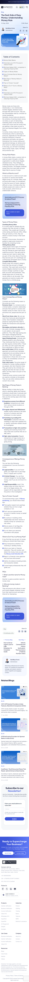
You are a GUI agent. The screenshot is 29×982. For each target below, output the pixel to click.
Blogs (2, 951)
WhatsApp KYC (5, 916)
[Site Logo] (6, 7)
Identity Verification (6, 906)
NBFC (17, 918)
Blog (2, 12)
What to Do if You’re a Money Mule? (13, 86)
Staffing (18, 908)
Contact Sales (20, 853)
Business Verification (6, 908)
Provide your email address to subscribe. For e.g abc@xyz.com (14, 813)
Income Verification (6, 911)
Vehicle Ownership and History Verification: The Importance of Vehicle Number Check (20, 648)
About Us (18, 936)
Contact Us (19, 941)
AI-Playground (5, 924)
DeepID (3, 926)
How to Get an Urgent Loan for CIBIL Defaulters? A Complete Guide (8, 647)
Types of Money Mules (11, 71)
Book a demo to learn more (13, 212)
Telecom (18, 916)
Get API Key (8, 853)
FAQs (5, 90)
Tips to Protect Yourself (11, 83)
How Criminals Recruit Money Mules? (13, 75)
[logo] (14, 862)
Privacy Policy (9, 975)
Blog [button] (5, 629)
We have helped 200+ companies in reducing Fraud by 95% (15, 68)
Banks (17, 913)
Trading (18, 911)
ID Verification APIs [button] (9, 633)
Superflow (4, 918)
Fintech (18, 906)
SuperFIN (3, 921)
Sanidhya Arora (10, 28)
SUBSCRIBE (14, 819)
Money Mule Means (10, 60)
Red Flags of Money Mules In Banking (12, 79)
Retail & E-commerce (21, 921)
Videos (3, 959)
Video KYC (4, 913)
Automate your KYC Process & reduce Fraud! (13, 63)
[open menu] (27, 7)
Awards (3, 956)
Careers (18, 939)
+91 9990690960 (6, 875)
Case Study (4, 953)
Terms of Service (18, 975)
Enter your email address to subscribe (13, 804)
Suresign (3, 929)
